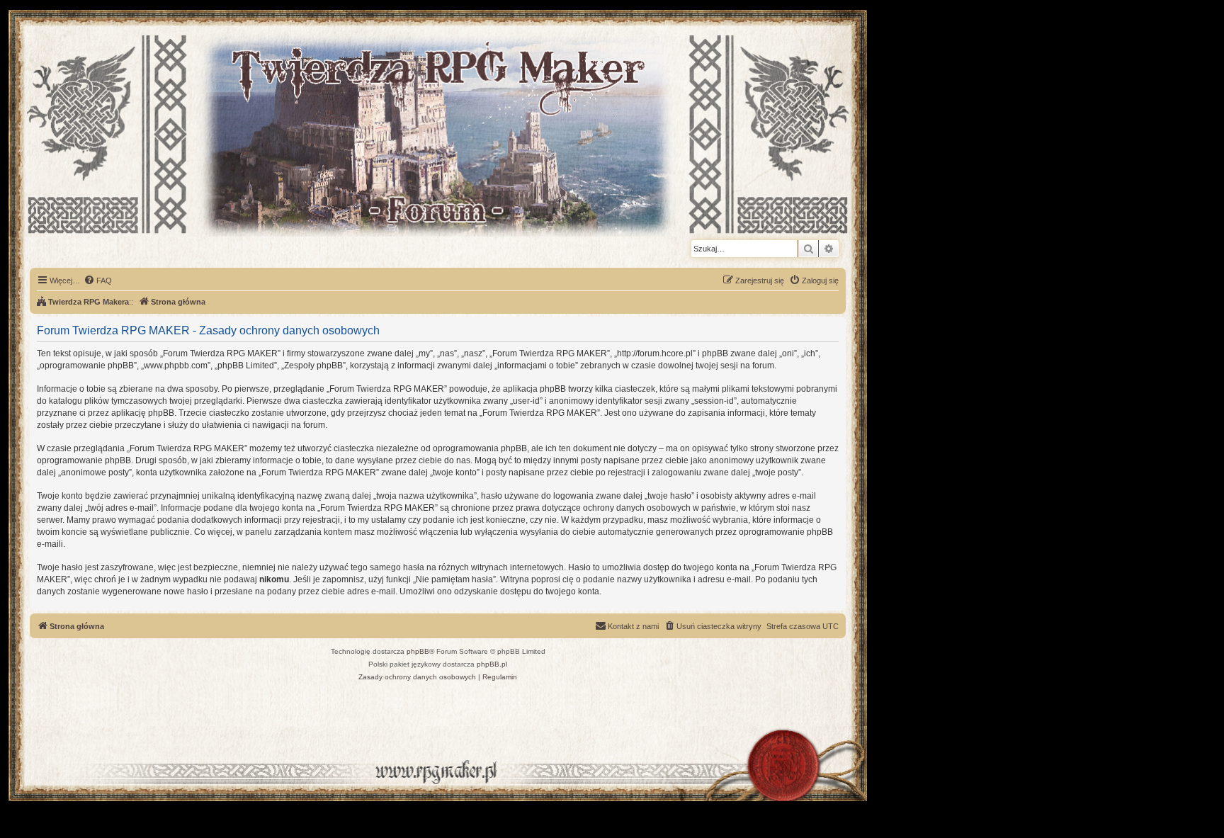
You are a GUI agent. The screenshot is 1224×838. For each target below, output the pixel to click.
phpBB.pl (492, 664)
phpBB (418, 651)
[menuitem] (98, 280)
